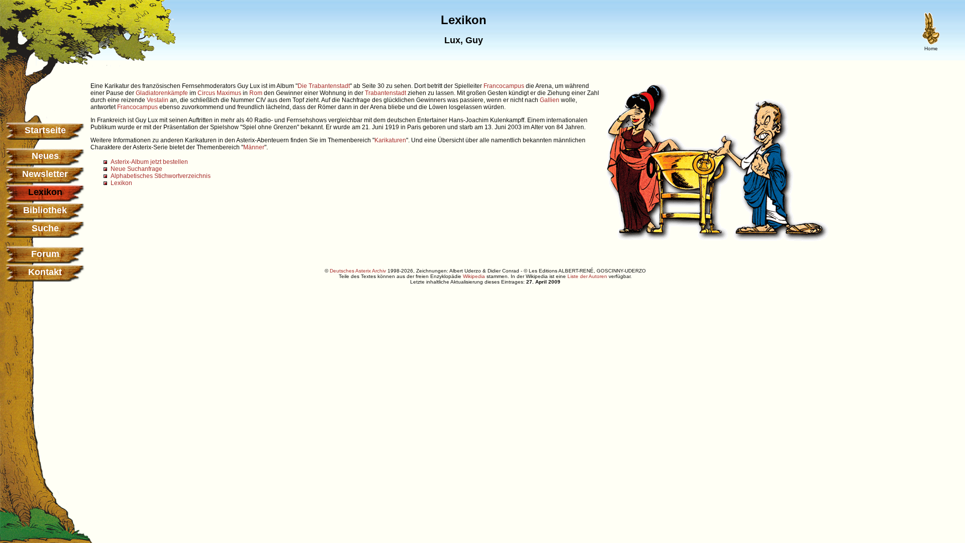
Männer (253, 147)
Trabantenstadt (385, 93)
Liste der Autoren (587, 276)
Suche (45, 228)
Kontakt (45, 272)
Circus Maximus (219, 93)
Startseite (45, 130)
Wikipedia (474, 276)
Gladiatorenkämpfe (162, 93)
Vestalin (157, 100)
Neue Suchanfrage (136, 168)
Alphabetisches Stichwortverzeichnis (161, 175)
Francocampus (504, 85)
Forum (45, 254)
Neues (45, 156)
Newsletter (45, 174)
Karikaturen (390, 140)
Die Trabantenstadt (324, 85)
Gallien (549, 100)
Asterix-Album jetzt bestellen (149, 161)
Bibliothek (45, 210)
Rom (255, 93)
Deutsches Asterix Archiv (358, 271)
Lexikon (121, 183)
